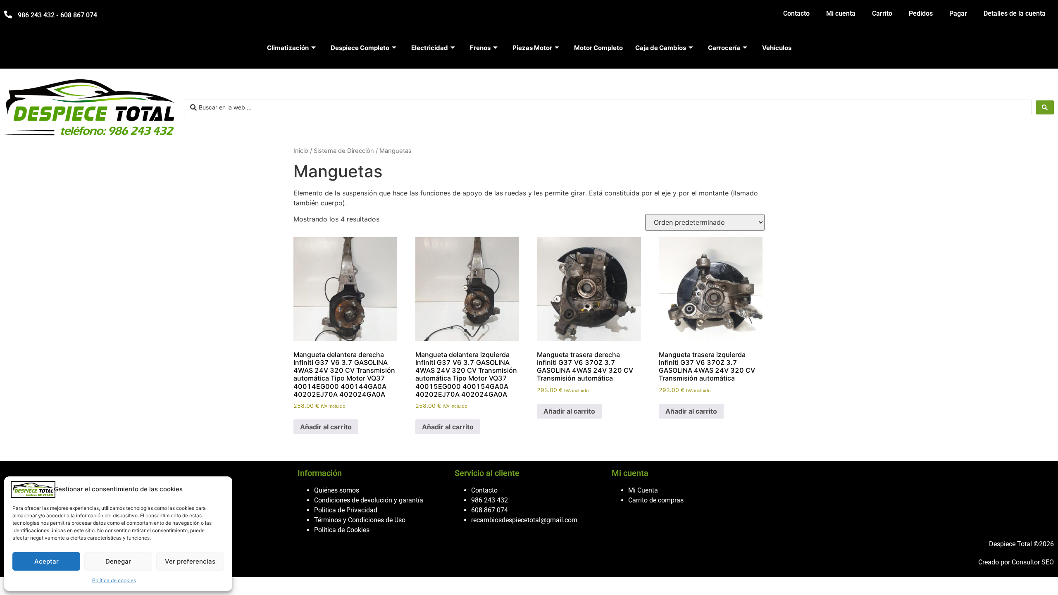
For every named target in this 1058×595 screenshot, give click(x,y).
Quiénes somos (336, 490)
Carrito (882, 13)
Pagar (958, 13)
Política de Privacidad (345, 510)
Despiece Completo (360, 48)
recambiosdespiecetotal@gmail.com (524, 520)
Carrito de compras (656, 500)
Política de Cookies (341, 530)
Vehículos (776, 48)
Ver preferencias (190, 561)
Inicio (300, 151)
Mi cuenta (840, 13)
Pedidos (921, 13)
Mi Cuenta (643, 490)
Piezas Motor (532, 48)
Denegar (118, 561)
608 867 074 (489, 510)
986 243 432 (489, 500)
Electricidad (429, 48)
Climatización (288, 48)
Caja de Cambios (660, 48)
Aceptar (46, 561)
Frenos (480, 48)
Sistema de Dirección (344, 151)
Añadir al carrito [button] (326, 427)
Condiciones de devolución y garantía (368, 500)
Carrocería (724, 48)
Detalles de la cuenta (1015, 13)
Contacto (796, 13)
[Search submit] (1045, 107)
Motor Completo (598, 48)
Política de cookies (114, 580)
